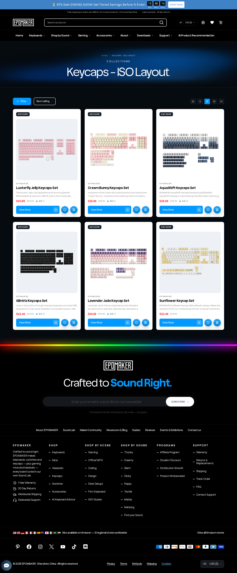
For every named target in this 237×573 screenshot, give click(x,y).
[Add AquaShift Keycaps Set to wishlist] (208, 209)
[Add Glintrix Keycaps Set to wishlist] (65, 322)
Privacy (111, 564)
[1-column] (193, 101)
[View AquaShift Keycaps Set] (190, 149)
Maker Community (91, 430)
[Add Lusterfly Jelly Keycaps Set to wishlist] (65, 209)
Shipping (152, 564)
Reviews (150, 430)
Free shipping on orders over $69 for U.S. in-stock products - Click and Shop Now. (102, 12)
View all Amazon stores (210, 533)
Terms (123, 564)
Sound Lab (69, 430)
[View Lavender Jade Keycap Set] (118, 262)
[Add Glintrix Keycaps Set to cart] (74, 322)
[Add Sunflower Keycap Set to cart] (217, 322)
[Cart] (221, 22)
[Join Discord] (85, 547)
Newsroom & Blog (116, 430)
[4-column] (214, 101)
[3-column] (207, 101)
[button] (105, 23)
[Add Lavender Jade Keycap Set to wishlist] (136, 322)
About (124, 35)
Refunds (137, 564)
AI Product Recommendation (196, 35)
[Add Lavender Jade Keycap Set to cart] (145, 322)
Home (19, 35)
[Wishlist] (212, 22)
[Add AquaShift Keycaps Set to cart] (217, 209)
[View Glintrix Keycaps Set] (47, 262)
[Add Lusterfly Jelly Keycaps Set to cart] (74, 209)
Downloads (144, 35)
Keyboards (35, 35)
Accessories (104, 35)
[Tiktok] (74, 547)
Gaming (83, 35)
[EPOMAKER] (118, 365)
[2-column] (200, 101)
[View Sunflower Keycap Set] (190, 262)
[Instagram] (40, 547)
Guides (136, 430)
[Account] (203, 22)
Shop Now (176, 4)
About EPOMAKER (47, 430)
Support (164, 35)
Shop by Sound (60, 35)
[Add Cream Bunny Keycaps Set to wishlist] (136, 209)
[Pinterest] (18, 547)
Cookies (166, 564)
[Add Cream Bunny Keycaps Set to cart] (145, 209)
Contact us (194, 430)
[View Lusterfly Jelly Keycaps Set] (47, 149)
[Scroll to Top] (230, 555)
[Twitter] (51, 547)
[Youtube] (63, 547)
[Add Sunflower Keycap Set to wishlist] (208, 322)
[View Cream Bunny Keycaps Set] (118, 149)
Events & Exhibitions (171, 430)
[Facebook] (29, 547)
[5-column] (221, 101)
